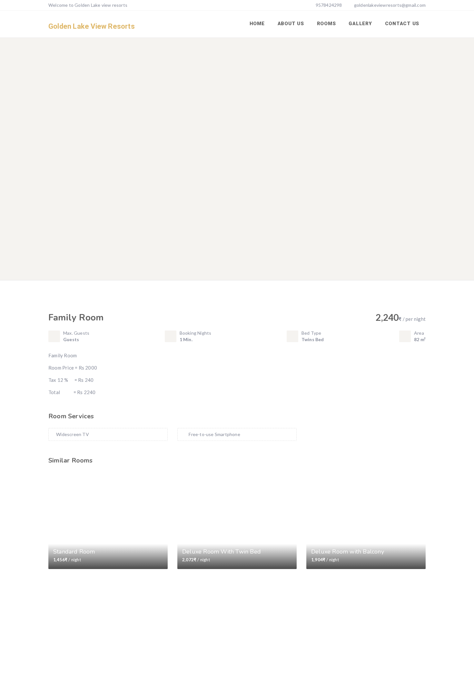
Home (257, 23)
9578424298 (328, 5)
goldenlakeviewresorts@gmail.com (390, 5)
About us (291, 23)
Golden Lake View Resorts (91, 26)
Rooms (326, 23)
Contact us (402, 23)
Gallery (360, 23)
